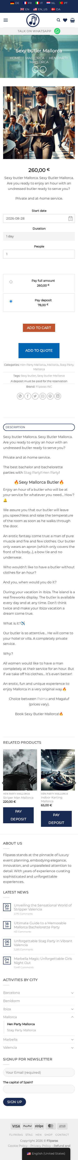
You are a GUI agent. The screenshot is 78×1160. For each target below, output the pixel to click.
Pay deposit (18, 815)
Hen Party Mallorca (33, 364)
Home (15, 58)
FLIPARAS (16, 1134)
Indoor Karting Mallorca (51, 799)
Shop (48, 1134)
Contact (62, 1134)
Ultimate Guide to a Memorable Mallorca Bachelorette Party (40, 925)
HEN (39, 1134)
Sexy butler (28, 375)
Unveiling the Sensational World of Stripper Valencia (43, 907)
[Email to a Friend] (42, 396)
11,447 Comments (31, 967)
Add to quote (39, 350)
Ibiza (7, 1009)
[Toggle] (72, 992)
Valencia (10, 1048)
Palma (42, 699)
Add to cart (39, 328)
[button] (5, 20)
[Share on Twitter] (35, 396)
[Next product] (35, 69)
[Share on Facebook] (27, 396)
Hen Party (50, 473)
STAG (29, 1134)
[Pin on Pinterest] (50, 396)
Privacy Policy (40, 1146)
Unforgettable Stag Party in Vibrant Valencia (43, 943)
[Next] (74, 791)
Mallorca (34, 58)
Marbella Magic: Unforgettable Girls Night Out (43, 961)
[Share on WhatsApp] (20, 396)
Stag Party (32, 473)
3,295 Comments (31, 949)
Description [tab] (15, 427)
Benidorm (11, 1001)
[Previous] (3, 791)
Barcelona (11, 993)
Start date (39, 211)
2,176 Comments (29, 914)
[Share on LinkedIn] (57, 396)
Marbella (10, 1040)
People (39, 246)
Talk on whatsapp (34, 31)
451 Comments (29, 931)
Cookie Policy (18, 1146)
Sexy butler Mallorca (51, 375)
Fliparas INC (44, 386)
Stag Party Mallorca (21, 1030)
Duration (39, 228)
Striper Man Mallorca (18, 797)
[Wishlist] (65, 20)
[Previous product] (43, 69)
